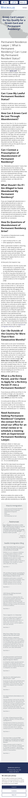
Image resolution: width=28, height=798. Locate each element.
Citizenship (7, 514)
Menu (21, 2)
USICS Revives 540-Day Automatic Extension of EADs (12, 594)
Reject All (14, 795)
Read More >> (6, 566)
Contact (25, 7)
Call (15, 2)
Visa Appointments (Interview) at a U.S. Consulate (13, 696)
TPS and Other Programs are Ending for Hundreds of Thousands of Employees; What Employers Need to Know (14, 574)
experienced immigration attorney (13, 325)
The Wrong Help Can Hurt (10, 516)
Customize (14, 791)
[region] (14, 785)
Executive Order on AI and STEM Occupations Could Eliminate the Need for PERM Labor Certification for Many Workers (13, 740)
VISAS (5, 513)
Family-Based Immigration (10, 511)
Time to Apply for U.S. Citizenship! (12, 615)
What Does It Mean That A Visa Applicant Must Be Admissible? (11, 634)
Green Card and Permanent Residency (13, 508)
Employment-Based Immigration (12, 510)
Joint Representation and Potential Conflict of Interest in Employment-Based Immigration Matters (12, 658)
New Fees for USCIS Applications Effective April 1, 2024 (12, 677)
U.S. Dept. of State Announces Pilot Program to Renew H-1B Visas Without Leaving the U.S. (13, 719)
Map (6, 2)
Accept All (14, 787)
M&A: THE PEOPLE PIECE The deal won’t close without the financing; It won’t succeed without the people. (13, 548)
